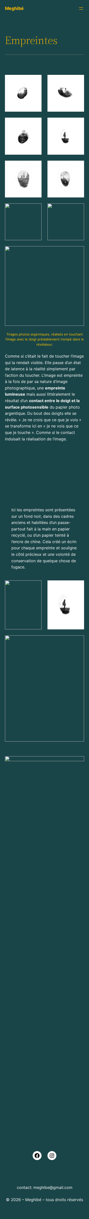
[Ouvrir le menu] (81, 8)
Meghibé (14, 8)
